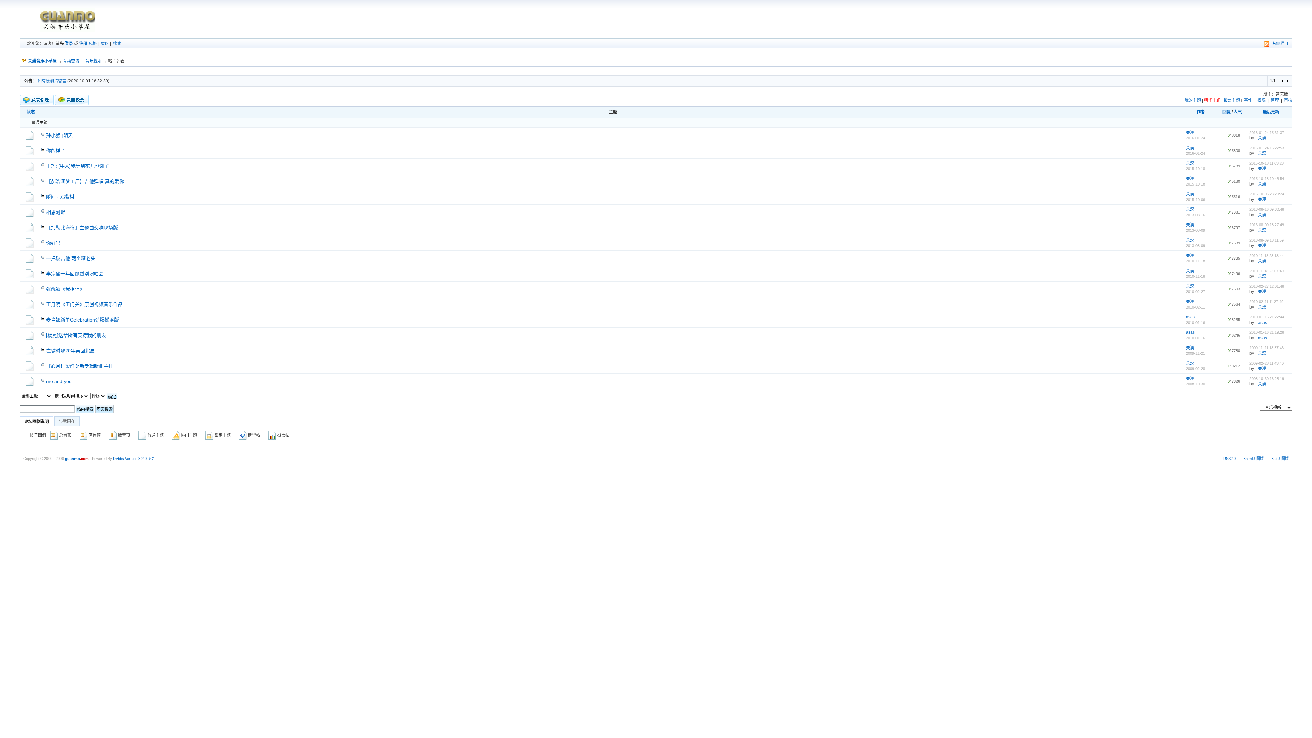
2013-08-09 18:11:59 (1266, 240)
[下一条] (1287, 81)
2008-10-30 (1195, 384)
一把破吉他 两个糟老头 (70, 258)
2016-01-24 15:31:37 (1266, 133)
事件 (1248, 100)
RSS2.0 (1229, 458)
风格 (92, 43)
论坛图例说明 (36, 421)
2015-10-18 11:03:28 (1266, 163)
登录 (69, 43)
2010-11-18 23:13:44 (1266, 256)
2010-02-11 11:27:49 (1266, 302)
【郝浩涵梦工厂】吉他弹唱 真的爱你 (85, 181)
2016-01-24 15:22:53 (1266, 148)
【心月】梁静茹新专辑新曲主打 (79, 366)
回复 (1226, 112)
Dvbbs (118, 458)
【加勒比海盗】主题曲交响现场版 (82, 227)
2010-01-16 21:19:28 (1266, 332)
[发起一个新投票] (72, 100)
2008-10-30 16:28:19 (1266, 379)
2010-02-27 (1195, 292)
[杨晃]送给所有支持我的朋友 (76, 335)
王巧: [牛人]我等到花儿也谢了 (77, 166)
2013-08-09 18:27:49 (1266, 225)
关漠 (1190, 132)
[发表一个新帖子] (37, 100)
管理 (1275, 100)
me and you (59, 381)
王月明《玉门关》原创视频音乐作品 (84, 304)
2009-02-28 (1195, 369)
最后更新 (1271, 112)
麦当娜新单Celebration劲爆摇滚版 (82, 320)
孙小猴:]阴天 (59, 135)
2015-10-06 (1195, 199)
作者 (1201, 112)
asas (1190, 317)
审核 (1288, 100)
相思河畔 (55, 212)
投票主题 (1232, 100)
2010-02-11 (1195, 307)
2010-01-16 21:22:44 (1266, 317)
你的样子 (55, 150)
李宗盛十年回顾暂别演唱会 (75, 273)
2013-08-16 (1195, 215)
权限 (1261, 100)
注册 (83, 43)
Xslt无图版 (1280, 458)
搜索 (117, 43)
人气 (1238, 112)
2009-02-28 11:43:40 (1266, 363)
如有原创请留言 (52, 81)
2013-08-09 (1195, 230)
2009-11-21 (1195, 353)
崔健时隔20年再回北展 (70, 350)
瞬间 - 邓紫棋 (60, 197)
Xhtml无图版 (1253, 458)
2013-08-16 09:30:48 (1266, 209)
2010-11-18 (1195, 261)
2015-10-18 (1195, 169)
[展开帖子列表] (42, 364)
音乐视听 (93, 61)
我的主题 (1193, 100)
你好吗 (53, 243)
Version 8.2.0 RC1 (140, 458)
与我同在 (67, 421)
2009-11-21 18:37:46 (1266, 348)
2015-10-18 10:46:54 (1266, 179)
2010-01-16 (1195, 322)
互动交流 (71, 61)
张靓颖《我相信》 (65, 289)
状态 (31, 112)
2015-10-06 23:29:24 (1266, 194)
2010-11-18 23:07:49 (1266, 271)
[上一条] (1283, 81)
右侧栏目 (1280, 43)
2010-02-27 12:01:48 (1266, 286)
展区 (105, 43)
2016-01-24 (1195, 138)
